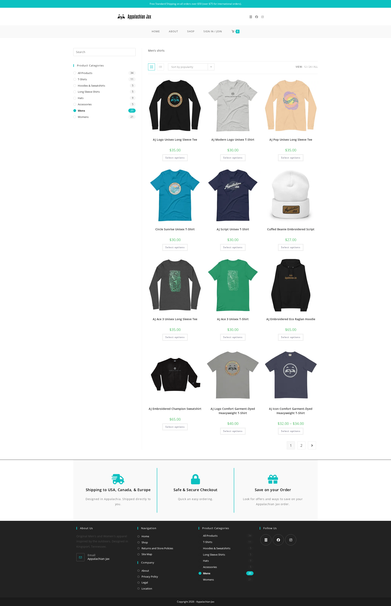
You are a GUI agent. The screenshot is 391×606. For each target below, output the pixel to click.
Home (145, 536)
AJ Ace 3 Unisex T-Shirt (233, 319)
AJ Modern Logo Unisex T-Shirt (232, 139)
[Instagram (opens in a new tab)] (262, 16)
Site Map (147, 554)
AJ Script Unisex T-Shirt (233, 229)
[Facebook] (278, 539)
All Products (85, 73)
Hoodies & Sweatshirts (91, 85)
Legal (145, 582)
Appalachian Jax (98, 559)
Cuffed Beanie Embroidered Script (290, 229)
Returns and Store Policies (157, 548)
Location (147, 588)
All (316, 67)
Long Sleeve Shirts (89, 92)
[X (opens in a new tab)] (251, 16)
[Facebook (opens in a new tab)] (257, 16)
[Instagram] (290, 539)
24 (310, 67)
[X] (265, 539)
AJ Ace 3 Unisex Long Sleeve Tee (175, 319)
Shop (145, 542)
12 (305, 67)
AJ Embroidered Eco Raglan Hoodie (290, 319)
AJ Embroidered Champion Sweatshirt (175, 409)
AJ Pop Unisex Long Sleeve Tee (290, 139)
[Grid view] (151, 66)
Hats (80, 98)
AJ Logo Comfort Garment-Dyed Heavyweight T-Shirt (233, 411)
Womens (83, 117)
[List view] (160, 66)
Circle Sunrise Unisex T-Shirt (175, 229)
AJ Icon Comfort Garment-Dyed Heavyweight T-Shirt (290, 411)
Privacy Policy (150, 576)
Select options (175, 157)
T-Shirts (82, 79)
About (145, 570)
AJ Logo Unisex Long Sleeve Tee (175, 139)
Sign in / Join (212, 31)
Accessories (85, 104)
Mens (81, 110)
